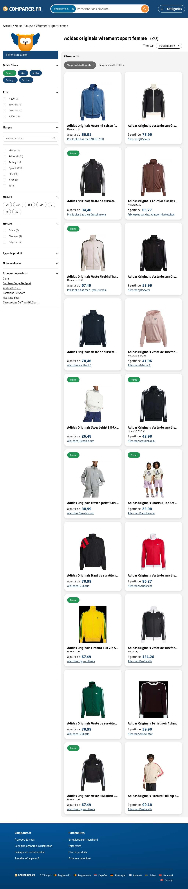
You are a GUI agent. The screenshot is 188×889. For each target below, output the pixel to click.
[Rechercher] (145, 9)
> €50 (14, 116)
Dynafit (16, 168)
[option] (9, 73)
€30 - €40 (15, 104)
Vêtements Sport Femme (52, 25)
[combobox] (99, 8)
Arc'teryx (15, 162)
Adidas (16, 156)
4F (12, 185)
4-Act (13, 179)
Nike (14, 150)
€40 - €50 (15, 110)
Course (28, 25)
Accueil (7, 25)
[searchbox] (30, 139)
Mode (18, 25)
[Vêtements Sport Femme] (72, 8)
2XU (13, 174)
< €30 (13, 98)
